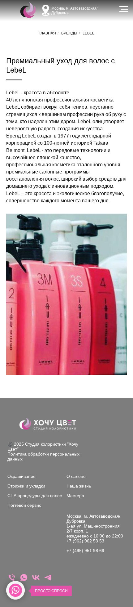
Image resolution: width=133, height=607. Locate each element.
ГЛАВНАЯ (47, 33)
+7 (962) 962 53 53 (85, 540)
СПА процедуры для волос (34, 495)
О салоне (76, 476)
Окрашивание (21, 476)
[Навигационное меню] (123, 9)
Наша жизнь (78, 485)
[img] (28, 10)
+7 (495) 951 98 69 (85, 550)
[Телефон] (11, 580)
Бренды (69, 33)
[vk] (36, 580)
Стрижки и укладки (26, 485)
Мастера (75, 495)
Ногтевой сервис (24, 505)
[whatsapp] (23, 580)
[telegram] (48, 580)
